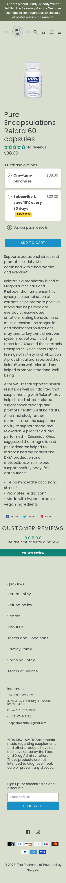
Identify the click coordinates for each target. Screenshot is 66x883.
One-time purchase (22, 178)
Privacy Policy (19, 649)
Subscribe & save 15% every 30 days (27, 205)
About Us (15, 627)
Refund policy (19, 605)
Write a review (33, 553)
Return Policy (19, 594)
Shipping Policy (21, 660)
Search (14, 616)
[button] (14, 147)
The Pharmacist (29, 865)
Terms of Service (22, 671)
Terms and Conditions (27, 638)
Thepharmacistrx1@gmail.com (26, 723)
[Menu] (60, 31)
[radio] (10, 175)
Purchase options (21, 165)
